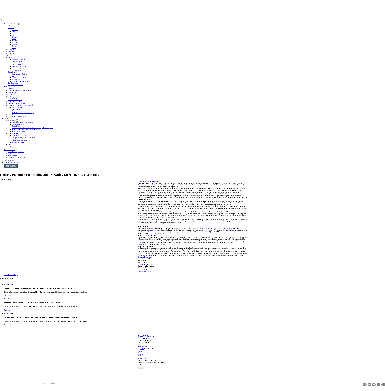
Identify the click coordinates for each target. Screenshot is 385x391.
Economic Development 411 (17, 157)
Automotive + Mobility (19, 59)
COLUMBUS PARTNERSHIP (146, 337)
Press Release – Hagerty (11, 275)
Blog (9, 153)
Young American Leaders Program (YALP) (26, 129)
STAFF (139, 357)
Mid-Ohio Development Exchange (23, 113)
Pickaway (15, 46)
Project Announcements (15, 85)
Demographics (12, 51)
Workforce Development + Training (19, 90)
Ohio (9, 26)
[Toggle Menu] (1, 20)
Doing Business (9, 94)
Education (11, 89)
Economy (7, 55)
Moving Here (12, 92)
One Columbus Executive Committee (24, 137)
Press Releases (12, 155)
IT (13, 76)
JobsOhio (15, 111)
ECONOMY (141, 350)
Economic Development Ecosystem (19, 105)
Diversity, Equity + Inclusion (17, 103)
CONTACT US (142, 359)
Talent (6, 87)
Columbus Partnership (19, 135)
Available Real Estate (15, 101)
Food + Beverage (17, 65)
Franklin (14, 33)
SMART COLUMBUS (143, 338)
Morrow (14, 44)
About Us (7, 118)
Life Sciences (16, 68)
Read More (7, 295)
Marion (14, 42)
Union (14, 48)
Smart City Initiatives (18, 124)
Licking (14, 37)
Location (11, 49)
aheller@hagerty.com (144, 271)
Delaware (15, 30)
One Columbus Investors (20, 139)
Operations (11, 72)
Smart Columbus (9, 164)
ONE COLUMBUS (143, 335)
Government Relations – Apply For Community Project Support (32, 128)
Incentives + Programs (15, 100)
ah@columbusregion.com (146, 264)
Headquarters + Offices (19, 74)
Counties (11, 28)
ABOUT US (141, 354)
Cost (9, 96)
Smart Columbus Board (19, 141)
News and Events (9, 150)
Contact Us (11, 148)
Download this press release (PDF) (149, 181)
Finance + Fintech (17, 63)
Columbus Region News (16, 152)
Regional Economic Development (22, 122)
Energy (10, 114)
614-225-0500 (142, 345)
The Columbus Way (18, 131)
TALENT (140, 351)
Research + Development (20, 81)
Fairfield (14, 31)
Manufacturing (16, 79)
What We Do (12, 120)
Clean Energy (16, 126)
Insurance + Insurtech (19, 66)
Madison (15, 40)
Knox (14, 35)
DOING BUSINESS (143, 353)
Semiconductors (17, 70)
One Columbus (17, 107)
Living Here (12, 53)
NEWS (139, 356)
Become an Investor (18, 142)
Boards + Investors (14, 133)
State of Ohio (16, 109)
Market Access (12, 98)
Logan (14, 39)
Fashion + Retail (17, 61)
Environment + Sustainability (17, 116)
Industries (11, 57)
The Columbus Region (11, 24)
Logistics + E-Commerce (20, 77)
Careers (10, 146)
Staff (9, 144)
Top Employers (13, 83)
